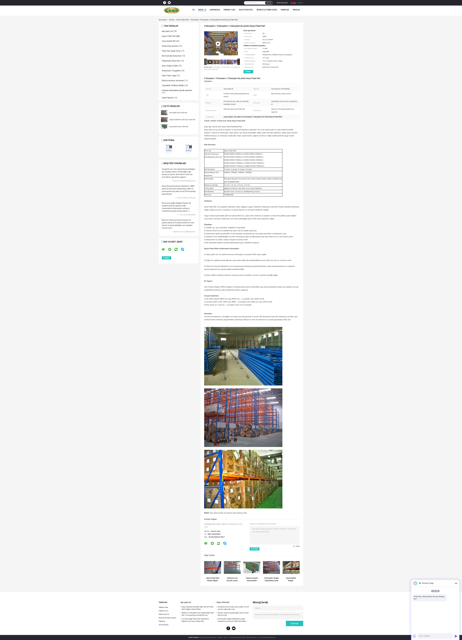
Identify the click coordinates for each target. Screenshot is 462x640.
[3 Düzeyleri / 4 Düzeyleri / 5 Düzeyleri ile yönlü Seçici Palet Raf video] (218, 44)
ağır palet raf (167, 31)
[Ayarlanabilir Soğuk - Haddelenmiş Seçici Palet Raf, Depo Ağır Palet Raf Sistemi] (291, 567)
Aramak (268, 3)
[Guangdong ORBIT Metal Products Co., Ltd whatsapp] (171, 249)
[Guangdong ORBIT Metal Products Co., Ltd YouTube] (169, 2)
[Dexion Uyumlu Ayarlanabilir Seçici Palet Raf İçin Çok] (251, 567)
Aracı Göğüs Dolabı (170, 66)
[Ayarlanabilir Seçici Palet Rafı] (164, 126)
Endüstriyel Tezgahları (171, 71)
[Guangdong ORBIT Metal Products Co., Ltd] (171, 10)
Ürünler (171, 20)
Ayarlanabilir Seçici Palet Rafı (178, 126)
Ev (193, 10)
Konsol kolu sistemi (170, 46)
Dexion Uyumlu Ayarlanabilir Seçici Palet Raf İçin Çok (252, 579)
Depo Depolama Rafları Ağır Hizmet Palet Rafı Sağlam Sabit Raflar (198, 608)
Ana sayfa (163, 20)
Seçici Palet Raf (182, 20)
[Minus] (456, 583)
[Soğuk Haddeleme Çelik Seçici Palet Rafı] (164, 119)
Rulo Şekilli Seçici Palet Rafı (178, 113)
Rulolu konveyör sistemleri (173, 80)
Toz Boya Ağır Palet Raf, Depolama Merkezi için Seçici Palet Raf (195, 620)
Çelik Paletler (167, 98)
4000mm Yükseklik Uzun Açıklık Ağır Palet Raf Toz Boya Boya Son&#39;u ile (198, 614)
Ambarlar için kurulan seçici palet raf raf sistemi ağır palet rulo (232, 579)
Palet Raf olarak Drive (171, 51)
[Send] (456, 636)
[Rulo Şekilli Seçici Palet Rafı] (164, 112)
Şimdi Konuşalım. (282, 3)
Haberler (285, 10)
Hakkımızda (215, 10)
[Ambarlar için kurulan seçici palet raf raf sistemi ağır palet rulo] (232, 567)
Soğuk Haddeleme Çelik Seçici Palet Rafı (182, 120)
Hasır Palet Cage (169, 75)
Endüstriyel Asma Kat (171, 61)
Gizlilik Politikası (193, 637)
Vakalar (296, 10)
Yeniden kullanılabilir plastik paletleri (177, 90)
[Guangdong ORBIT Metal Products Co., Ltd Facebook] (164, 2)
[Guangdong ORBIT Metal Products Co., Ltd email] (165, 249)
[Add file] (414, 636)
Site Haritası (163, 625)
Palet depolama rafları (240, 513)
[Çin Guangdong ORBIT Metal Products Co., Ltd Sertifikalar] (169, 148)
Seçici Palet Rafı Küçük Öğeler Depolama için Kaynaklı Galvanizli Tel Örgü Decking (212, 579)
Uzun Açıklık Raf (169, 41)
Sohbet (248, 72)
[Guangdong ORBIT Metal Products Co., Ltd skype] (184, 249)
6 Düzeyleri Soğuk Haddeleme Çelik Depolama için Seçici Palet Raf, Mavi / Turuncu (271, 579)
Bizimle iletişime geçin (267, 10)
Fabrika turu (229, 10)
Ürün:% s (202, 10)
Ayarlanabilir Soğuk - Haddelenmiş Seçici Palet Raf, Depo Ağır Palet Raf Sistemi (291, 579)
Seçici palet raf (214, 513)
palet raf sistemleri (226, 513)
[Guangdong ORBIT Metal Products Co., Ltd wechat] (178, 249)
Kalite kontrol (246, 10)
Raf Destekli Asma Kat (171, 56)
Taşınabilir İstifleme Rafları (173, 85)
